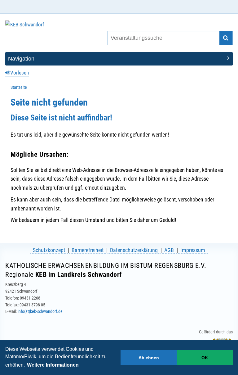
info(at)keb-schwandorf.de (40, 311)
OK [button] (204, 357)
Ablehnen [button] (149, 357)
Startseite (19, 87)
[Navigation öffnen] (119, 59)
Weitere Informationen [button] (53, 365)
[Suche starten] (226, 38)
